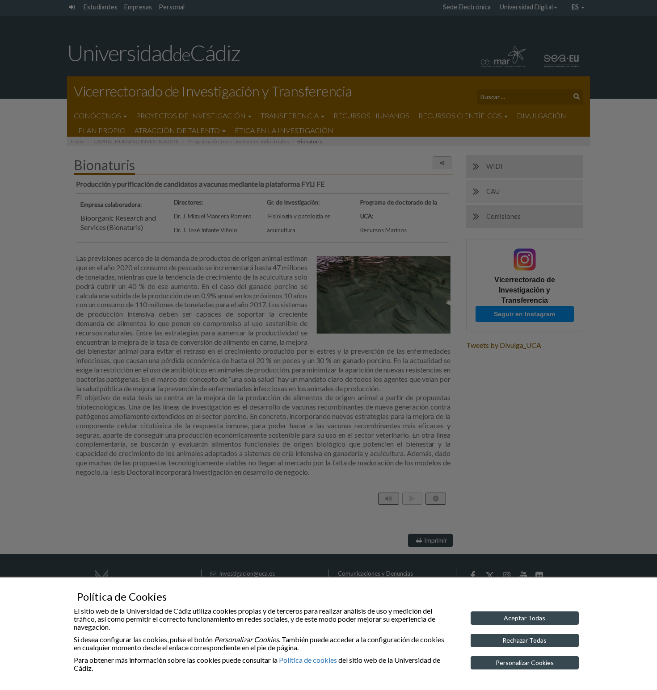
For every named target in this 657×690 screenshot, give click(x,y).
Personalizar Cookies (525, 662)
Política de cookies (308, 660)
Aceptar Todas (524, 618)
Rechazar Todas (524, 640)
